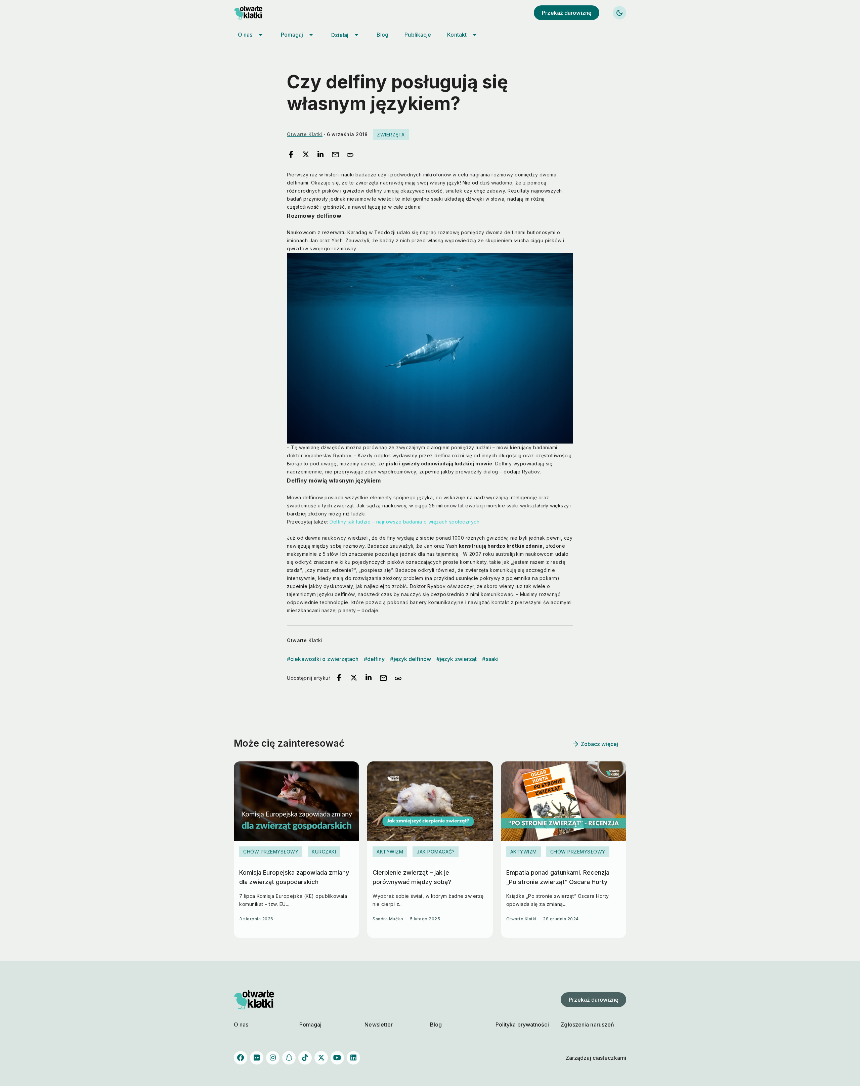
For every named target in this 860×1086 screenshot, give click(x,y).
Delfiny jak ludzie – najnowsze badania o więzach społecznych (404, 522)
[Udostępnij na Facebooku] (291, 155)
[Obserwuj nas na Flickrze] (256, 1057)
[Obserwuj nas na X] (321, 1057)
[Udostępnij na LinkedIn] (320, 155)
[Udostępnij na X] (306, 155)
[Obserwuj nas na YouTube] (337, 1057)
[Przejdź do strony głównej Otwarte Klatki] (254, 12)
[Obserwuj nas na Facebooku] (240, 1057)
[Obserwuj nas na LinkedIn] (353, 1057)
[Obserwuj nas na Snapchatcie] (289, 1057)
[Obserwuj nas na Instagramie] (273, 1057)
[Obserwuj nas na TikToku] (305, 1057)
